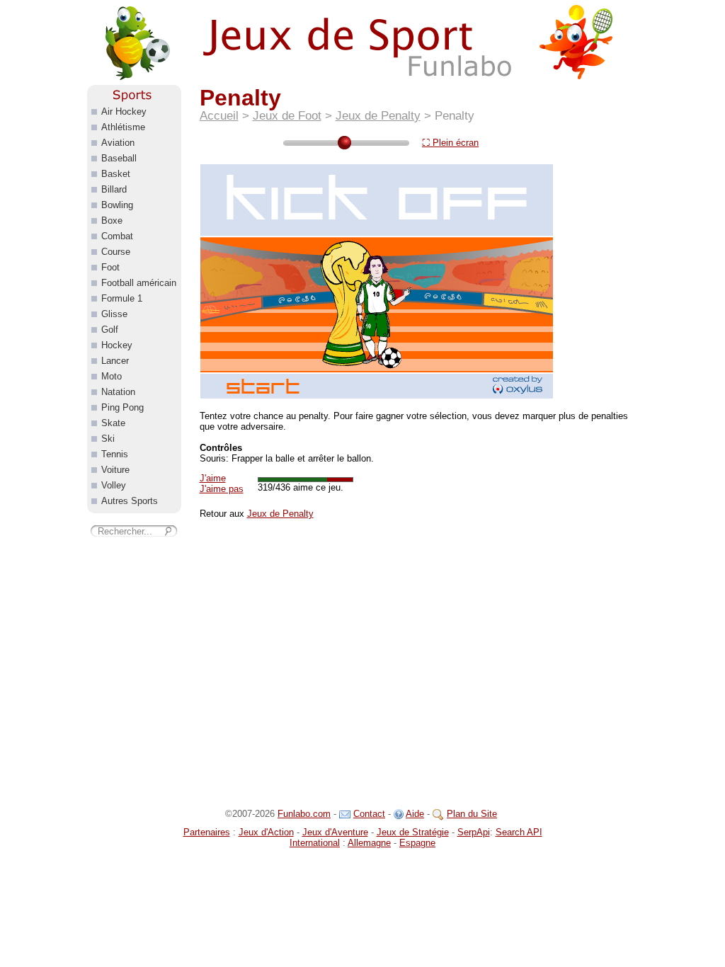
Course (115, 251)
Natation (118, 392)
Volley (113, 485)
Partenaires (206, 832)
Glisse (114, 314)
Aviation (118, 142)
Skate (113, 423)
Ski (108, 438)
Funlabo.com (304, 813)
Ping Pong (122, 407)
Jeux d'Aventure (335, 832)
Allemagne (369, 842)
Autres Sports (129, 501)
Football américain (138, 282)
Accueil (219, 115)
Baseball (119, 158)
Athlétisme (123, 127)
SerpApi (473, 832)
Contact (369, 813)
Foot (110, 267)
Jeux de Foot (287, 115)
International (315, 842)
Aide (415, 813)
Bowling (117, 205)
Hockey (116, 345)
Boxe (111, 220)
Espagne (417, 842)
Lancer (115, 360)
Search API (519, 832)
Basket (115, 173)
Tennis (114, 454)
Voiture (115, 469)
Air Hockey (124, 111)
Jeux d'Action (266, 832)
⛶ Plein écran (450, 142)
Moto (111, 376)
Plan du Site (472, 813)
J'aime (213, 478)
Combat (117, 236)
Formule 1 (121, 298)
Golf (109, 329)
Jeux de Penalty (378, 115)
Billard (114, 189)
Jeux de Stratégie (413, 832)
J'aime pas (222, 488)
